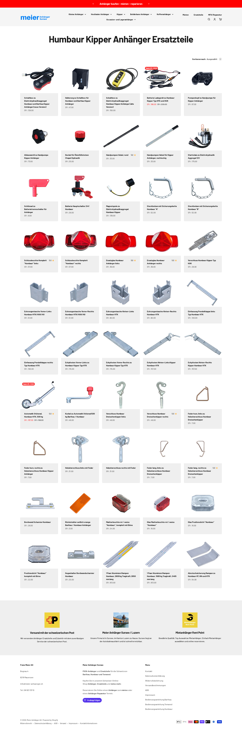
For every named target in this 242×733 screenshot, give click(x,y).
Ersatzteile (198, 14)
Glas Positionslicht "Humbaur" (201, 522)
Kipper (120, 14)
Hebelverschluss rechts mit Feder (121, 468)
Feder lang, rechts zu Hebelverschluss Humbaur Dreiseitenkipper (199, 471)
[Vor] (148, 4)
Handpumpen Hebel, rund (117, 155)
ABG (147, 690)
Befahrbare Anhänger (139, 14)
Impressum (150, 695)
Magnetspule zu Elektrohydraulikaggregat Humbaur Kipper (117, 209)
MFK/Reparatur (215, 14)
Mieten (186, 14)
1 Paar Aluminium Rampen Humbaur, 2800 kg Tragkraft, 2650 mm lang (121, 576)
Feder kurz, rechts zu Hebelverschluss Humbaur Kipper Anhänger (39, 471)
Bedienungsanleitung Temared (158, 704)
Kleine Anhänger (76, 14)
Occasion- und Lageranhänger (119, 19)
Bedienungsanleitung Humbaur (159, 709)
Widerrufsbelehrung (154, 680)
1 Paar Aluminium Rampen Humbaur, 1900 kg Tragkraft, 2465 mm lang (161, 576)
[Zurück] (93, 4)
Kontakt (148, 671)
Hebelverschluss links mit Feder (79, 468)
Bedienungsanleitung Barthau (158, 699)
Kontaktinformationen (88, 723)
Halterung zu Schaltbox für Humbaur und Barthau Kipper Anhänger (77, 101)
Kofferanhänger (164, 14)
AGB (55, 723)
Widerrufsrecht (26, 723)
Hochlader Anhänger (100, 14)
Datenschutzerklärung (155, 676)
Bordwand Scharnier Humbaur (37, 522)
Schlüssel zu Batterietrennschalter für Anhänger (35, 209)
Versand (63, 723)
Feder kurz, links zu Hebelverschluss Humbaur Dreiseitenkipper (199, 416)
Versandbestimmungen (155, 685)
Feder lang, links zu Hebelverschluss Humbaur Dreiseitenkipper (158, 471)
